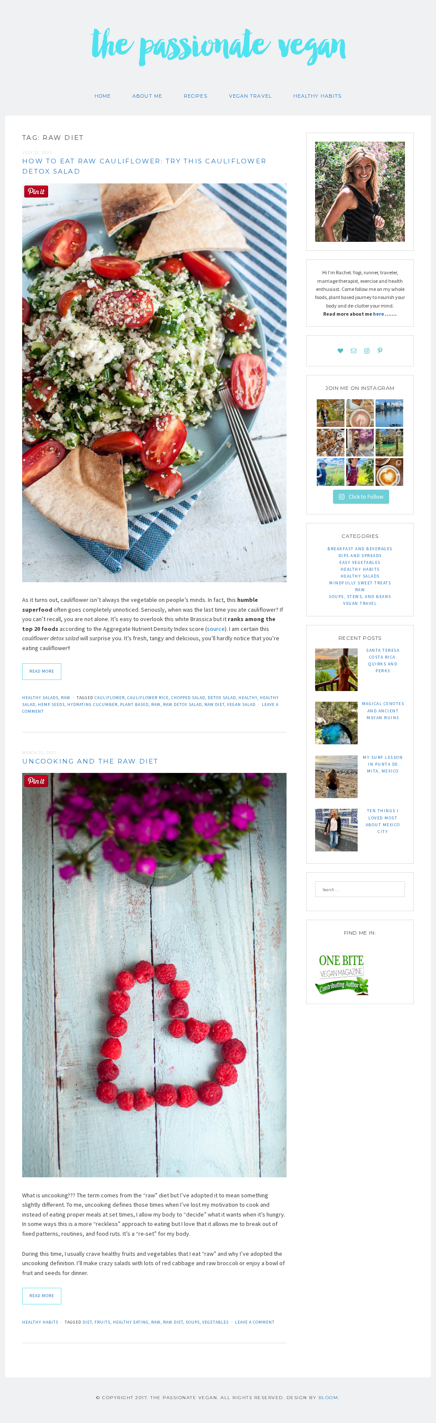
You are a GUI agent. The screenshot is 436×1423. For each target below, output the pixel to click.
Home (103, 96)
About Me (147, 96)
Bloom (328, 1397)
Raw (65, 697)
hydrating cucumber (92, 704)
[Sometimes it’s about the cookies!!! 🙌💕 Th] (330, 442)
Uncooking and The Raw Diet (90, 761)
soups (193, 1322)
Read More (41, 671)
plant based (134, 704)
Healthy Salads (40, 697)
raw (156, 704)
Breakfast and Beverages (360, 549)
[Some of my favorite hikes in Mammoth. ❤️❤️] (389, 442)
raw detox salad (182, 704)
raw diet (214, 704)
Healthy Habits (317, 96)
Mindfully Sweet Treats (360, 583)
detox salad (222, 697)
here (379, 314)
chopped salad (188, 697)
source (216, 629)
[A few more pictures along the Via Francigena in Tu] (330, 472)
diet (87, 1322)
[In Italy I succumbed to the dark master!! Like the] (389, 472)
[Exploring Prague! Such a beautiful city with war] (389, 413)
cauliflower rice (148, 697)
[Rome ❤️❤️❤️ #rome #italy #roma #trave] (360, 442)
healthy (247, 697)
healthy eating (131, 1322)
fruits (102, 1322)
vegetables (215, 1322)
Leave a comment (255, 1322)
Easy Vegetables (360, 562)
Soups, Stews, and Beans (360, 596)
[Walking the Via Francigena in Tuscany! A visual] (360, 472)
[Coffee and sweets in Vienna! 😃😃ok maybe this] (360, 413)
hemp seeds (51, 704)
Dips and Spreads (360, 555)
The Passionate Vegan (218, 51)
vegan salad (241, 704)
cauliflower (110, 697)
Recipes (195, 96)
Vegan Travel (250, 96)
